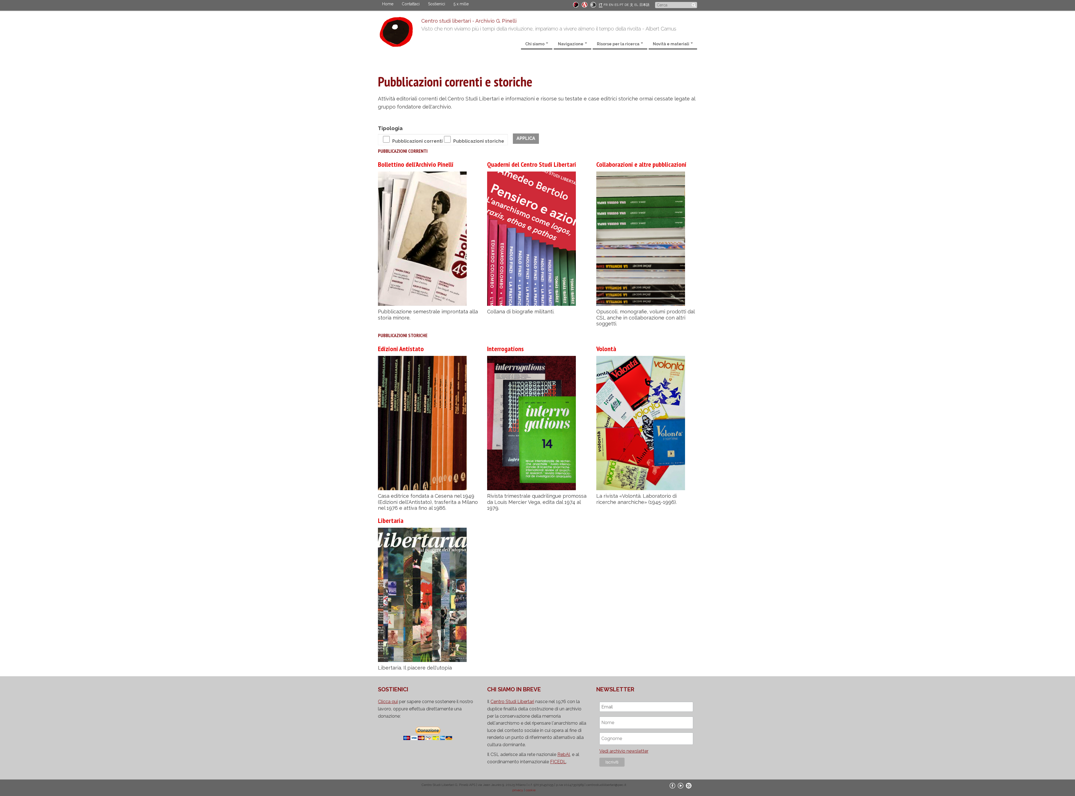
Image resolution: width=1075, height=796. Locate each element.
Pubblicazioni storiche (478, 141)
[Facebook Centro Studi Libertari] (672, 785)
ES (616, 5)
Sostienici (436, 4)
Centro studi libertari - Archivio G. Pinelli (469, 21)
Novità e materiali (671, 44)
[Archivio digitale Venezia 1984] (584, 4)
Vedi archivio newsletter (623, 751)
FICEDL (558, 761)
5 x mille (461, 4)
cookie (531, 790)
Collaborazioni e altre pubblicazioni (641, 164)
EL (636, 5)
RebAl (563, 754)
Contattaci (411, 4)
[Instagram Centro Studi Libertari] (688, 785)
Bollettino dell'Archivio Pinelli (416, 164)
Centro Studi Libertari (512, 701)
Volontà (606, 348)
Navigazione (571, 44)
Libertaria (390, 520)
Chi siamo (535, 44)
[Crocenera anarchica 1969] (593, 4)
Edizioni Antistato (401, 348)
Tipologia (390, 128)
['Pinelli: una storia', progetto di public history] (575, 4)
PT (621, 5)
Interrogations (505, 348)
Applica (526, 138)
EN (611, 5)
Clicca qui (388, 701)
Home (387, 4)
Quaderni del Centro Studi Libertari (531, 164)
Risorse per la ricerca (618, 44)
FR (606, 5)
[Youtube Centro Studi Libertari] (680, 785)
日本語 (644, 5)
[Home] (399, 33)
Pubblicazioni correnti (417, 141)
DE (627, 5)
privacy (517, 790)
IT (600, 5)
